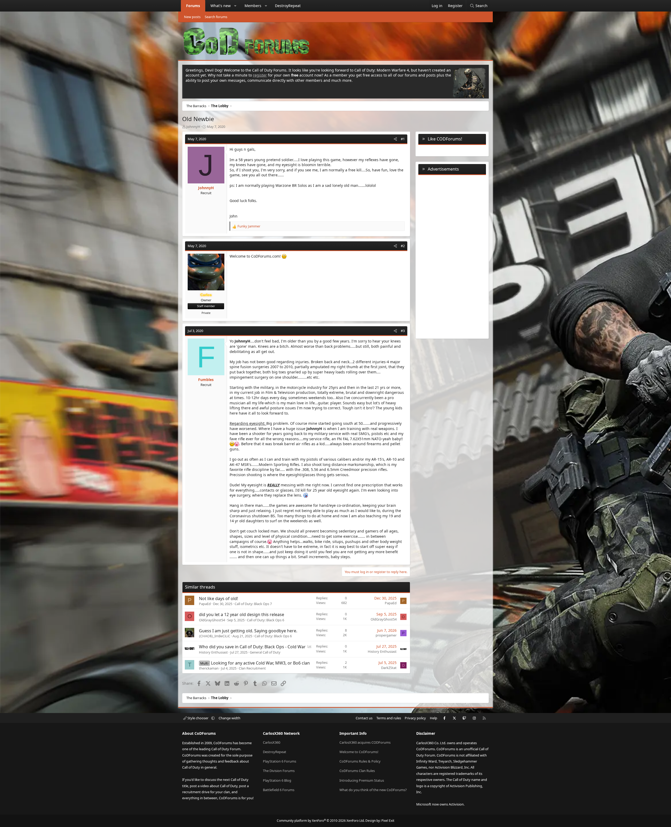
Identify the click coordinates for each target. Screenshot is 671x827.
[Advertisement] (452, 255)
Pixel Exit (387, 820)
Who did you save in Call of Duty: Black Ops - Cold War (252, 647)
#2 (403, 245)
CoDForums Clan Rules (357, 770)
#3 (403, 330)
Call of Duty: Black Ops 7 (253, 603)
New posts (192, 16)
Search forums (216, 16)
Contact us (364, 718)
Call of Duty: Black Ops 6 (265, 620)
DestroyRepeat (288, 5)
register (260, 75)
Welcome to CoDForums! (358, 751)
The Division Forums (279, 770)
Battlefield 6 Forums (278, 789)
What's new (220, 5)
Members (253, 5)
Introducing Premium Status (361, 780)
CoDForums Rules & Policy (360, 761)
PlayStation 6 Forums (279, 761)
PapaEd (205, 603)
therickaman (209, 668)
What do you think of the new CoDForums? (373, 789)
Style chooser (198, 718)
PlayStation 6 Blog (277, 780)
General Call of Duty (265, 652)
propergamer (386, 635)
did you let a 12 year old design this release (241, 614)
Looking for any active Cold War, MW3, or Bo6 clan (260, 663)
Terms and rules (388, 718)
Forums (193, 5)
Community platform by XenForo (321, 820)
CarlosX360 (271, 742)
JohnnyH (193, 126)
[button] (235, 6)
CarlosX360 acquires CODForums (365, 742)
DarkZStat (389, 667)
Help (433, 718)
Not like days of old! (218, 598)
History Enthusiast (213, 652)
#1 (403, 139)
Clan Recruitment (252, 668)
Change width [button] (229, 718)
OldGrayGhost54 (212, 620)
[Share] (395, 139)
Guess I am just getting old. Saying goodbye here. (248, 631)
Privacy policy (415, 718)
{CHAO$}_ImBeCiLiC (214, 636)
